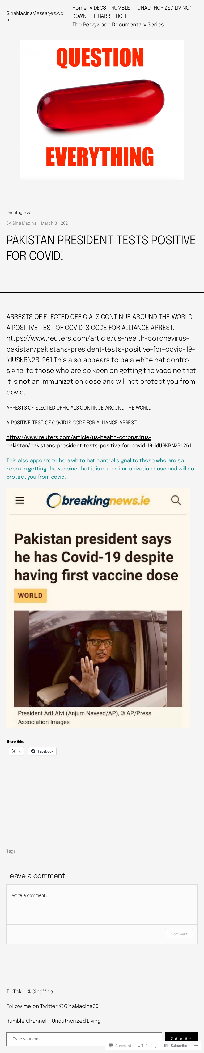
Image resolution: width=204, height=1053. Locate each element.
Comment (179, 934)
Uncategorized (20, 213)
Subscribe (181, 1039)
